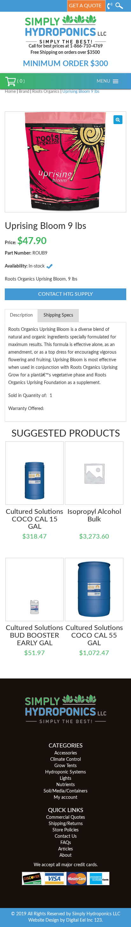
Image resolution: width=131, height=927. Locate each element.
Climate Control (65, 759)
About (65, 855)
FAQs (65, 843)
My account (65, 797)
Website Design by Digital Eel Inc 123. (65, 920)
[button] (103, 81)
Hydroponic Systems (65, 772)
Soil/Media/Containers (65, 791)
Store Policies (65, 830)
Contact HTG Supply (65, 294)
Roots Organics (45, 92)
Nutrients (65, 785)
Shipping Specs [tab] (58, 315)
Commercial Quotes (65, 817)
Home (10, 92)
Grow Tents (65, 766)
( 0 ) (20, 81)
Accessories (65, 753)
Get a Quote (85, 5)
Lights (65, 778)
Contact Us (66, 836)
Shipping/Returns (66, 824)
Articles (65, 849)
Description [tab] (21, 315)
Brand (24, 92)
